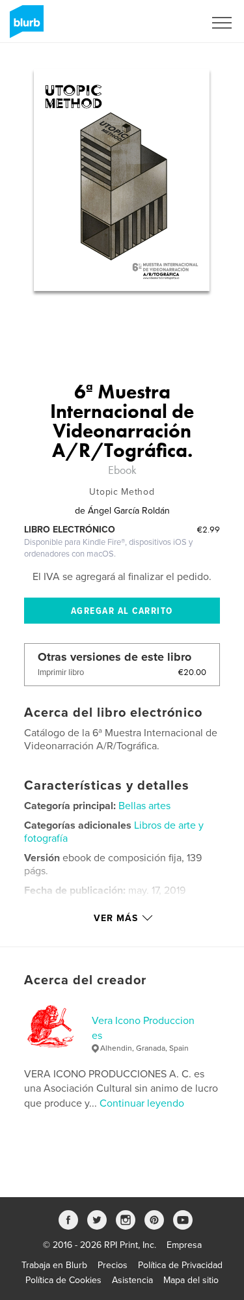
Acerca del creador (85, 980)
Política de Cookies (63, 1280)
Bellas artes (144, 805)
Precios (113, 1265)
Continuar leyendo (142, 1103)
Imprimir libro (61, 672)
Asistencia (132, 1280)
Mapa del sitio (191, 1280)
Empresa (184, 1245)
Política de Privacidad (180, 1265)
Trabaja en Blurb (54, 1265)
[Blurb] (24, 27)
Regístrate (166, 23)
